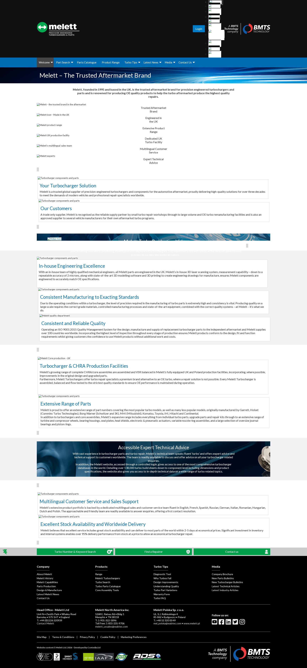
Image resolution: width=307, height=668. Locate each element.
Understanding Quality (166, 586)
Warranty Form (162, 594)
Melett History (45, 578)
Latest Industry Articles (225, 590)
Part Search (63, 62)
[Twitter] (236, 623)
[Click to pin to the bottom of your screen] (5, 552)
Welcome (44, 62)
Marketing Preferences (134, 637)
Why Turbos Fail (162, 578)
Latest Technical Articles (225, 586)
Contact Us (185, 62)
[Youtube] (215, 623)
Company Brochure (222, 574)
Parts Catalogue (86, 62)
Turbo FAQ (160, 598)
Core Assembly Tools (107, 590)
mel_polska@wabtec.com (167, 623)
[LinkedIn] (229, 623)
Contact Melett (45, 623)
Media (168, 62)
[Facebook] (222, 623)
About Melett (44, 574)
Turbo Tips (130, 62)
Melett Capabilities (47, 582)
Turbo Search (102, 582)
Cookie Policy (107, 637)
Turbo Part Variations (165, 590)
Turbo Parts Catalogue (108, 586)
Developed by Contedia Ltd (87, 647)
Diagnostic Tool (162, 574)
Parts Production (46, 586)
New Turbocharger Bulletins (227, 582)
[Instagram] (242, 623)
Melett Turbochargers (107, 578)
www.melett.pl (192, 623)
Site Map (42, 637)
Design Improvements (166, 582)
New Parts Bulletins (223, 578)
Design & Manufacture (49, 590)
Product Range (111, 62)
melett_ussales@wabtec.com (111, 626)
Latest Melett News (48, 594)
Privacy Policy (87, 637)
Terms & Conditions (63, 637)
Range (98, 574)
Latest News (151, 62)
